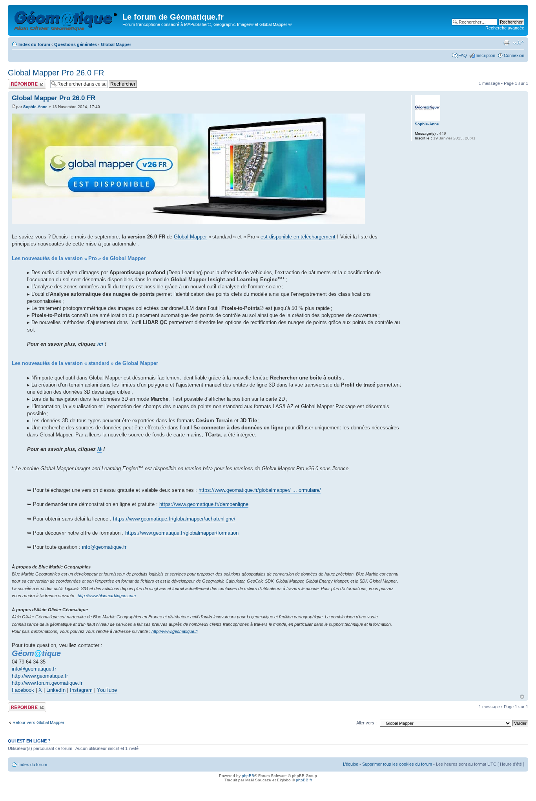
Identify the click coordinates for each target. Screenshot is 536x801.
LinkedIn (56, 690)
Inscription (485, 55)
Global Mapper (116, 44)
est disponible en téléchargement (298, 237)
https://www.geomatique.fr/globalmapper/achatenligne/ (174, 519)
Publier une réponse (27, 81)
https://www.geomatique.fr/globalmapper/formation (182, 533)
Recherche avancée (504, 28)
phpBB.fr (304, 780)
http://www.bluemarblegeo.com (107, 595)
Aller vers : (366, 722)
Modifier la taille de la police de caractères (518, 42)
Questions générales (75, 44)
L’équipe (350, 764)
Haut (522, 697)
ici (100, 344)
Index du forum (34, 44)
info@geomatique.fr (104, 547)
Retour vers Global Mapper (38, 722)
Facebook (23, 690)
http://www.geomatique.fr (174, 631)
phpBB (248, 776)
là (99, 449)
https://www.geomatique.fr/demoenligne (203, 504)
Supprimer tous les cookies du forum (397, 764)
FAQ (462, 55)
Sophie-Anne (35, 106)
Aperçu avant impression (506, 42)
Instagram (81, 690)
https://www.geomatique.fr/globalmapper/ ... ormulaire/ (260, 490)
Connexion (514, 55)
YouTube (107, 690)
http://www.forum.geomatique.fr (47, 683)
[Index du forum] (66, 19)
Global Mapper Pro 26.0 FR (56, 72)
